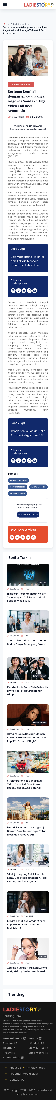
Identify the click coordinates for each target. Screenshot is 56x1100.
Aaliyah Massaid (17, 487)
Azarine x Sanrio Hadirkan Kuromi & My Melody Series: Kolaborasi (27, 969)
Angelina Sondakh (18, 480)
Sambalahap (11, 1057)
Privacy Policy (36, 1068)
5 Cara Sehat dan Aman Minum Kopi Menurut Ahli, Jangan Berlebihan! (26, 924)
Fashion (42, 582)
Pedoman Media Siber (24, 1074)
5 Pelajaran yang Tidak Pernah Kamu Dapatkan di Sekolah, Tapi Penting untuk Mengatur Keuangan (27, 878)
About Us (15, 1068)
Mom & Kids (37, 1048)
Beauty (42, 816)
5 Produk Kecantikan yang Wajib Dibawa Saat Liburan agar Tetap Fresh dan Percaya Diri (26, 831)
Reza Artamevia (17, 493)
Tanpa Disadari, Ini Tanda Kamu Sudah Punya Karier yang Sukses (26, 642)
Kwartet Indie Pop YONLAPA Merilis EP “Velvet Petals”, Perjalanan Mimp (27, 691)
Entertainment (18, 24)
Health (7, 1048)
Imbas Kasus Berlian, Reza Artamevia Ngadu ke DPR (28, 433)
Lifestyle (42, 629)
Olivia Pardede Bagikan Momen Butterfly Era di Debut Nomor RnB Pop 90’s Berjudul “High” (26, 737)
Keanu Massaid (38, 487)
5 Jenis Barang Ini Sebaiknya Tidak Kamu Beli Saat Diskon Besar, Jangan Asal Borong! (24, 784)
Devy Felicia (18, 116)
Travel (7, 1052)
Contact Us (17, 1079)
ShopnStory (37, 1052)
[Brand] (39, 4)
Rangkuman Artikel (29, 514)
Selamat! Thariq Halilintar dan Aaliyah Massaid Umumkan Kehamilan (27, 261)
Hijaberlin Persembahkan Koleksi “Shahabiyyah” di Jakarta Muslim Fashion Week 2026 (27, 597)
